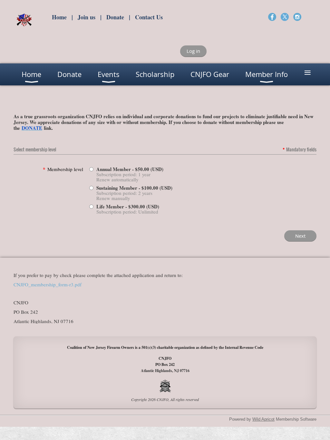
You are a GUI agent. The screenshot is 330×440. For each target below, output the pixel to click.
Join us (86, 17)
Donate (115, 17)
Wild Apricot (263, 419)
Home (59, 17)
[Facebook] (272, 17)
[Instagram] (297, 17)
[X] (285, 17)
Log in (193, 51)
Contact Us (149, 17)
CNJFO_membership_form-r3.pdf (48, 284)
